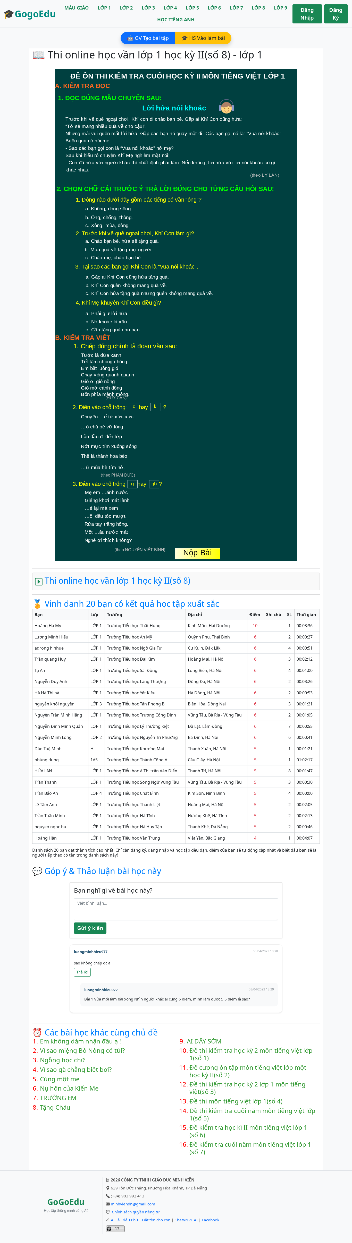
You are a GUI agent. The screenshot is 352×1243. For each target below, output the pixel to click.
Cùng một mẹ (60, 1079)
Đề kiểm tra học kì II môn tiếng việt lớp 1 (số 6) (248, 1131)
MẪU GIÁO (76, 8)
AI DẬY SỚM (204, 1041)
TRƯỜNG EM (58, 1098)
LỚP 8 (258, 8)
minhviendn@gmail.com (133, 1203)
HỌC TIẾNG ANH (176, 19)
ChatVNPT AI (186, 1219)
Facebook (210, 1219)
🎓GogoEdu (29, 13)
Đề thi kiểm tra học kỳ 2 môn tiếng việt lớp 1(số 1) (251, 1054)
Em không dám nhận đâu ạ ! (80, 1041)
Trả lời (82, 972)
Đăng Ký (336, 14)
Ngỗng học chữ (62, 1060)
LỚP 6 (214, 8)
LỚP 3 (148, 8)
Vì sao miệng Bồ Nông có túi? (82, 1050)
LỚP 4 (170, 8)
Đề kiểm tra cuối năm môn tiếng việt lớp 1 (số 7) (250, 1148)
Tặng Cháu (55, 1107)
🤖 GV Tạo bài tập (148, 37)
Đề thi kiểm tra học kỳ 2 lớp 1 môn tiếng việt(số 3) (247, 1088)
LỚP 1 (104, 8)
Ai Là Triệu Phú (124, 1219)
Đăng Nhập (307, 14)
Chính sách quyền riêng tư (136, 1211)
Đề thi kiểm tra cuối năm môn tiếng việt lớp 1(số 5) (252, 1114)
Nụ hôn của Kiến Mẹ (69, 1088)
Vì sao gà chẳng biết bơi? (76, 1069)
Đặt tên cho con (156, 1219)
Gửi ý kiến (90, 928)
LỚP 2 (126, 8)
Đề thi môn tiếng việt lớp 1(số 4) (235, 1101)
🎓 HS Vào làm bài (203, 37)
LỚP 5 (192, 8)
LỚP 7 (236, 8)
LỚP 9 (280, 8)
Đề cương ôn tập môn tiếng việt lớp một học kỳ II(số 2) (247, 1071)
